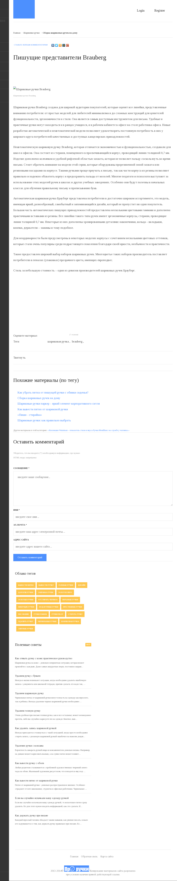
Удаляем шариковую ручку (29, 693)
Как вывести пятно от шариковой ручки (42, 409)
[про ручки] (76, 871)
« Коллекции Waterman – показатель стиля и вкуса (70, 430)
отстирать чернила (48, 600)
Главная (16, 33)
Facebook (4, 66)
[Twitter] (56, 45)
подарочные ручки (48, 607)
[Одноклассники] (60, 45)
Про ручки (24, 9)
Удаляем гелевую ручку (27, 711)
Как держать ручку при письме (31, 815)
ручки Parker (40, 614)
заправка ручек (45, 592)
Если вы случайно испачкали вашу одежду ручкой (42, 798)
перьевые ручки (70, 600)
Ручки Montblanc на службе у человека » (111, 430)
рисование (23, 614)
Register (159, 10)
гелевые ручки (66, 585)
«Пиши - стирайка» (29, 414)
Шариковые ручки (32, 33)
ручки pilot (57, 614)
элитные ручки (25, 629)
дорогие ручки (25, 592)
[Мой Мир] (64, 45)
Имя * (16, 510)
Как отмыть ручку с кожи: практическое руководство (43, 658)
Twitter (4, 57)
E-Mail (4, 13)
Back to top (4, 876)
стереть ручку (75, 614)
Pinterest (4, 75)
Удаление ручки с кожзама (29, 745)
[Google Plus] (67, 45)
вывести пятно (26, 585)
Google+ (4, 84)
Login (141, 10)
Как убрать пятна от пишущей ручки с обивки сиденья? (52, 392)
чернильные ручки (47, 621)
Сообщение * (21, 468)
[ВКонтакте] (53, 45)
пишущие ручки (26, 607)
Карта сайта (106, 856)
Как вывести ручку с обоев (29, 763)
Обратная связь (89, 856)
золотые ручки (25, 600)
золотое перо (65, 592)
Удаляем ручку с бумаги (27, 676)
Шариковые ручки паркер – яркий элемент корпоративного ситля (58, 403)
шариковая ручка (70, 621)
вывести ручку (46, 585)
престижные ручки (72, 607)
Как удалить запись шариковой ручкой (35, 728)
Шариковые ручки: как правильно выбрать (44, 420)
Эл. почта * (20, 525)
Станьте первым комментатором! (31, 45)
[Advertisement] (76, 76)
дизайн (81, 585)
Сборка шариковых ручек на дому (38, 398)
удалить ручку (25, 621)
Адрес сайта (21, 540)
